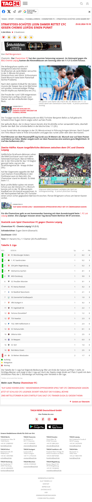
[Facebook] (43, 419)
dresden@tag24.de (52, 446)
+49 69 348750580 (52, 456)
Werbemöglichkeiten (46, 478)
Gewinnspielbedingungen (46, 495)
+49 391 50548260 (52, 468)
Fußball (19, 19)
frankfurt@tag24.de (53, 458)
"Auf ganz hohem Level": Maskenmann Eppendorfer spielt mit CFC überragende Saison (50, 207)
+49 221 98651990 (75, 456)
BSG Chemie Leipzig (10, 60)
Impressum (46, 487)
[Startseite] (10, 4)
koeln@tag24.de (74, 458)
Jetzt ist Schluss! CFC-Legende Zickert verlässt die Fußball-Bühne (25, 110)
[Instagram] (49, 419)
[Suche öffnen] (81, 3)
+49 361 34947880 (7, 456)
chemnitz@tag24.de (30, 446)
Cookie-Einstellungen (46, 498)
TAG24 (4, 19)
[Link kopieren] (19, 11)
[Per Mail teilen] (14, 11)
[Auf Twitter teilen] (9, 11)
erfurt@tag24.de (6, 458)
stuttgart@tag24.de (30, 458)
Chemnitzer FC (48, 19)
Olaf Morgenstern (13, 54)
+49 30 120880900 (7, 443)
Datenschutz (46, 489)
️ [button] (3, 37)
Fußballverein (33, 19)
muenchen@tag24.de (31, 466)
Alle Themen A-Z (46, 481)
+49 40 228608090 (7, 468)
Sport (11, 19)
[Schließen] (89, 11)
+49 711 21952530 (30, 456)
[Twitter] (36, 419)
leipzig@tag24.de (75, 446)
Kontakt (46, 484)
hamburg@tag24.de (7, 470)
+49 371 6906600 (29, 443)
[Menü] (25, 3)
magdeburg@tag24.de (53, 470)
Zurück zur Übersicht (81, 402)
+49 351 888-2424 (52, 443)
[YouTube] (55, 419)
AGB (46, 492)
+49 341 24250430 (75, 443)
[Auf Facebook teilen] (3, 11)
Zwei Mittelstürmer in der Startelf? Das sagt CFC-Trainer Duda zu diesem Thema (42, 395)
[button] (87, 3)
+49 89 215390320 (30, 464)
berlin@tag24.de (6, 446)
